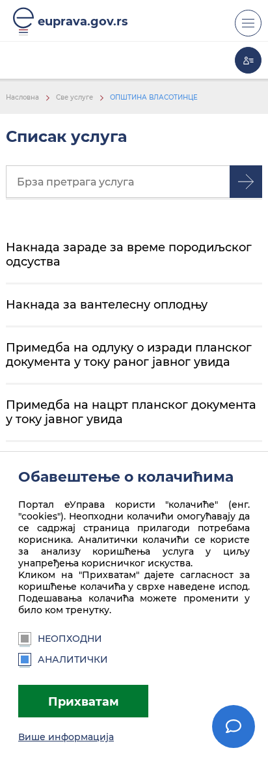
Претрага (246, 181)
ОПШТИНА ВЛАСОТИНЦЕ (154, 97)
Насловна (22, 97)
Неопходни (70, 638)
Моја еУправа (248, 60)
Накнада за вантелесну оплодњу (107, 304)
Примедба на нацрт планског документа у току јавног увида (131, 412)
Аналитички (73, 659)
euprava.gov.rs (83, 21)
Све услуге (74, 97)
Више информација (66, 737)
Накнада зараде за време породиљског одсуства (129, 254)
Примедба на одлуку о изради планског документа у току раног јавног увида (129, 354)
